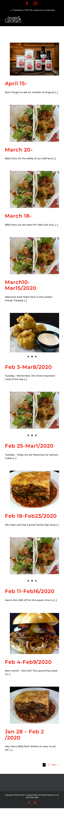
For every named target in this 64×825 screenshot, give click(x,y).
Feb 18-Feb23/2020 (31, 516)
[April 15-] (34, 59)
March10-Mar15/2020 (20, 285)
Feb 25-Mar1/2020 (29, 446)
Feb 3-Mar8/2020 (28, 367)
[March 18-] (34, 189)
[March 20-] (34, 123)
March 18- (18, 216)
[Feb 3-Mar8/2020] (34, 332)
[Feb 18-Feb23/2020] (34, 489)
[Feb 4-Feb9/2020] (34, 633)
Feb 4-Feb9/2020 (28, 662)
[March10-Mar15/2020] (34, 255)
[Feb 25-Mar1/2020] (34, 410)
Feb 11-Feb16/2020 (29, 591)
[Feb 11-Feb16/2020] (34, 555)
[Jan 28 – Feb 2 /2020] (34, 705)
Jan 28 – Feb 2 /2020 (24, 734)
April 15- (16, 83)
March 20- (19, 150)
